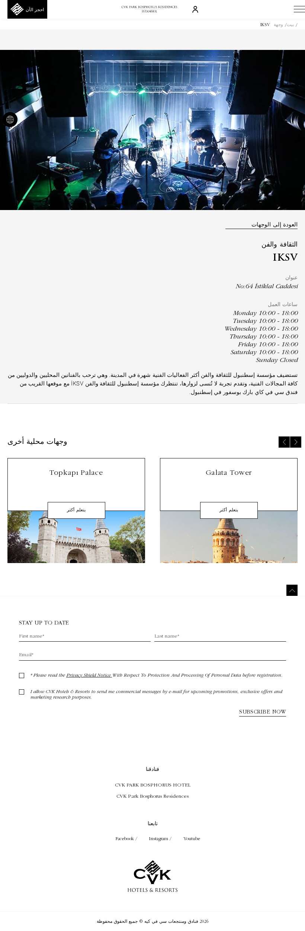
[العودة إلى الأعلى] (292, 590)
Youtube (191, 838)
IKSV (265, 24)
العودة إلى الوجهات (274, 224)
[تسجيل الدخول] (195, 9)
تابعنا (153, 823)
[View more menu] (299, 11)
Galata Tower (229, 472)
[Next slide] (295, 442)
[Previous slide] (284, 442)
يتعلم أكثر (228, 510)
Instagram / (161, 838)
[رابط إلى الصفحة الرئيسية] (152, 9)
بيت (290, 24)
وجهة (278, 24)
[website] (11, 120)
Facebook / (127, 838)
